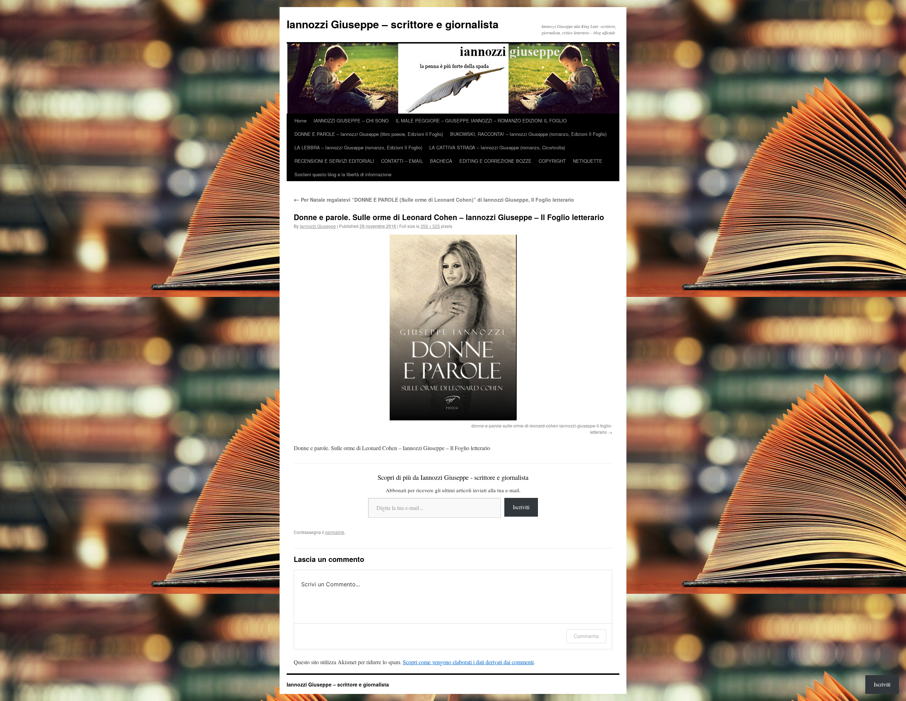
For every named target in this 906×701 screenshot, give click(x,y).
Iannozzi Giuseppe (318, 226)
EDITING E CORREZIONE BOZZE (495, 160)
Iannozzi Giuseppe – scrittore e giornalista (393, 23)
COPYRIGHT (552, 160)
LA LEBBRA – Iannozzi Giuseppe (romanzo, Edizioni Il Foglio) (358, 147)
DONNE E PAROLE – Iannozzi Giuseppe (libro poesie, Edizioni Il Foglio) (368, 134)
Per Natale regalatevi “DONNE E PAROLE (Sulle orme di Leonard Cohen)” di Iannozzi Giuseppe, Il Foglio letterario (434, 199)
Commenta (586, 636)
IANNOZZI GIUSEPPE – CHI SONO (351, 120)
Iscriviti (521, 507)
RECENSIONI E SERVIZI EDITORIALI (334, 160)
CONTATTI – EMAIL (402, 160)
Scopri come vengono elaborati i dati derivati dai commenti (468, 662)
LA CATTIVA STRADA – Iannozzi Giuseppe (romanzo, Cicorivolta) (497, 147)
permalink (334, 532)
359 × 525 (430, 226)
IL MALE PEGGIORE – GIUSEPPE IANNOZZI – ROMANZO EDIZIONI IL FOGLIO (481, 120)
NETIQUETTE (587, 160)
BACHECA (441, 160)
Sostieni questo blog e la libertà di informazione (342, 174)
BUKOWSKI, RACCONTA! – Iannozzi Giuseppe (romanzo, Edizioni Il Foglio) (528, 134)
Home (300, 120)
